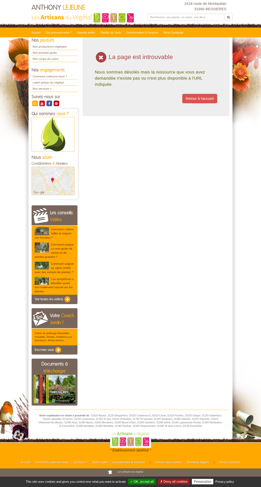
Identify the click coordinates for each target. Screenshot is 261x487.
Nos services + (42, 88)
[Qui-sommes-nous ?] (53, 134)
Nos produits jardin (45, 52)
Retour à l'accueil (200, 99)
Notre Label (100, 462)
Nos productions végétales (50, 46)
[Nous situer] (53, 180)
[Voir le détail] (42, 231)
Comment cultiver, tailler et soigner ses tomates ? (54, 233)
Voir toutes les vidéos (49, 299)
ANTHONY (58, 7)
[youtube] (42, 103)
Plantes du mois (110, 32)
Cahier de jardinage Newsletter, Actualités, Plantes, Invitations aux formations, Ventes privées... (53, 337)
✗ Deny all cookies (174, 481)
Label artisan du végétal (48, 82)
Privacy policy (224, 481)
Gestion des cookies (168, 462)
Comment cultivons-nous (52, 462)
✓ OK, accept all (142, 481)
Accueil (35, 32)
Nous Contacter (174, 32)
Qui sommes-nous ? (59, 32)
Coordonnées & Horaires (142, 32)
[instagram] (35, 103)
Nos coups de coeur (46, 58)
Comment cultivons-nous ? (50, 76)
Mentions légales (198, 462)
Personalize (202, 481)
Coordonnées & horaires (129, 462)
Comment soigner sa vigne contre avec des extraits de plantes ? (54, 268)
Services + (80, 462)
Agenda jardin (86, 32)
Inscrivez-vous (45, 349)
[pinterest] (56, 103)
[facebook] (49, 103)
